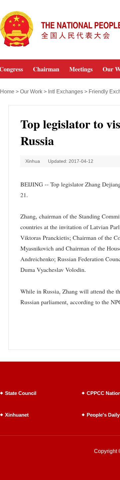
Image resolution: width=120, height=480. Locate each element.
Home (7, 91)
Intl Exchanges (65, 91)
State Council (20, 393)
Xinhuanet (17, 415)
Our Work (31, 91)
